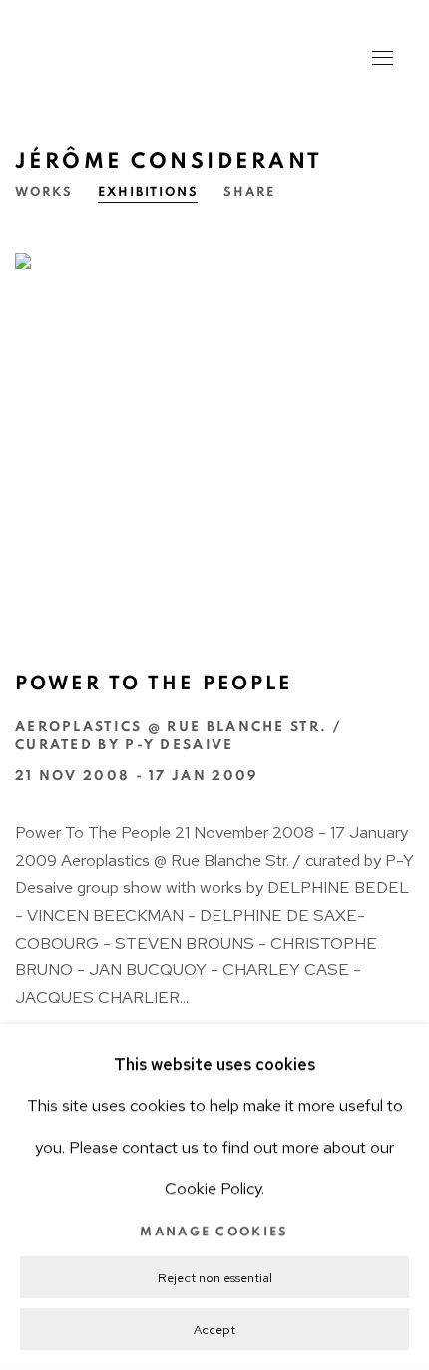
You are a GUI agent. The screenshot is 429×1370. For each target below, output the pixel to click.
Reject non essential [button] (215, 1277)
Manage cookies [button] (214, 1232)
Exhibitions (148, 192)
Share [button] (249, 192)
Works (44, 192)
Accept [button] (214, 1329)
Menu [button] (381, 60)
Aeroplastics (149, 60)
